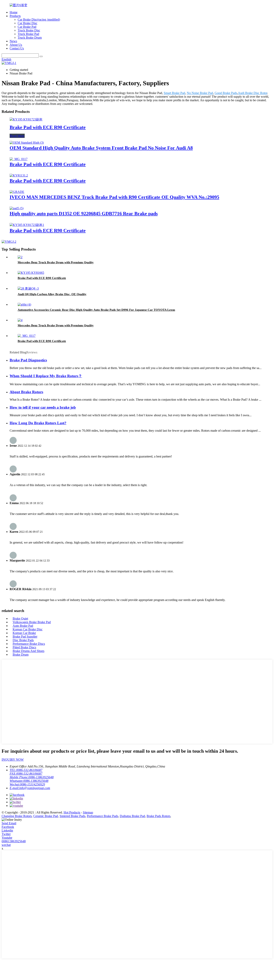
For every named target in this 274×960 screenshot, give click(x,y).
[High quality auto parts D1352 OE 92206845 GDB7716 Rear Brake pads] (16, 208)
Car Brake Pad (27, 26)
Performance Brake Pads (102, 816)
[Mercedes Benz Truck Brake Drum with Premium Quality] (20, 257)
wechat (6, 845)
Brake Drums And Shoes (28, 651)
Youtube (7, 837)
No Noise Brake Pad (200, 93)
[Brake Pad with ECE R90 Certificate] (26, 119)
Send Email (9, 823)
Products (15, 16)
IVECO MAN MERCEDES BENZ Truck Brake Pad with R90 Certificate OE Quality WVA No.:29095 (114, 197)
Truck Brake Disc (29, 30)
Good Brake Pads (226, 93)
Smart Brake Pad (174, 93)
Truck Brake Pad (28, 34)
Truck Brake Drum (30, 37)
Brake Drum (20, 654)
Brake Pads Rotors (158, 816)
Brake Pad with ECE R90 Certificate (48, 127)
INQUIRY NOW (13, 759)
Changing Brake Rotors (17, 816)
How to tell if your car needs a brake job (43, 407)
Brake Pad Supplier (25, 636)
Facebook (8, 827)
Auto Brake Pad (23, 625)
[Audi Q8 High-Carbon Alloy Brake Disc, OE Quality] (28, 288)
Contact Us (17, 48)
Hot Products (72, 812)
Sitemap (88, 812)
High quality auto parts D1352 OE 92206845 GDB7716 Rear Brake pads (84, 213)
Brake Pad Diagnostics (28, 360)
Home (13, 12)
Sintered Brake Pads (72, 816)
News (13, 41)
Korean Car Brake (24, 633)
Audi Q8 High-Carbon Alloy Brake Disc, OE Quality (52, 294)
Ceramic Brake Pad (45, 816)
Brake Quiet (20, 618)
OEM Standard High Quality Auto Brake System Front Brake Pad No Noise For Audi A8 (101, 147)
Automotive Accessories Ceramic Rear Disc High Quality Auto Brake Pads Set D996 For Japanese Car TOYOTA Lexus (96, 309)
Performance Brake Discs (29, 643)
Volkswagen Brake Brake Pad (32, 622)
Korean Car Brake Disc (28, 629)
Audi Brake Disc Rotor (252, 93)
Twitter (6, 834)
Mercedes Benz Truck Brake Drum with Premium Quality (56, 262)
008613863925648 (14, 841)
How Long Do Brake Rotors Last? (38, 423)
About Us (16, 44)
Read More (17, 135)
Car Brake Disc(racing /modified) (39, 19)
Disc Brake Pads (23, 640)
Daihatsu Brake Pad (132, 816)
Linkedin (7, 830)
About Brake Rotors (26, 392)
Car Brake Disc (27, 23)
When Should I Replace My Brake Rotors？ (46, 376)
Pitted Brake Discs (24, 647)
